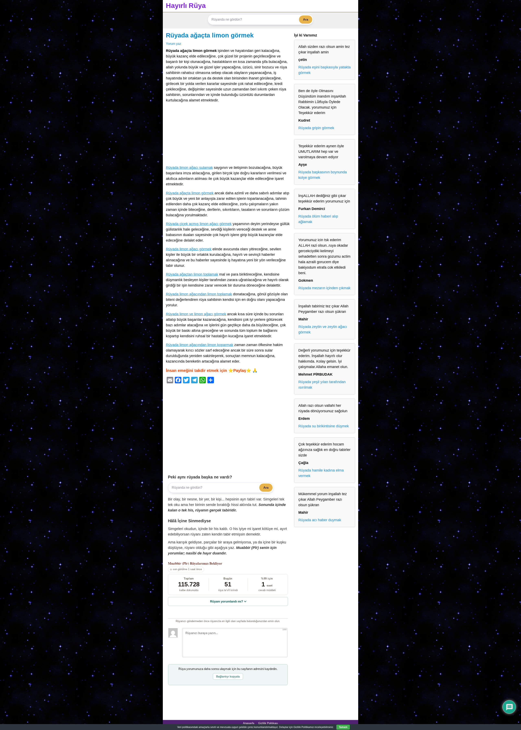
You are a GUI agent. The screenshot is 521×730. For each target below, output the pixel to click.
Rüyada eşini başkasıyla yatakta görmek (324, 70)
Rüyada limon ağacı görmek (188, 249)
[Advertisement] (228, 134)
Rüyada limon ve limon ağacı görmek (196, 314)
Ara (305, 19)
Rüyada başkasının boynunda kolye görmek (322, 175)
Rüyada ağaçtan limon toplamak (192, 274)
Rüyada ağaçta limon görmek (210, 35)
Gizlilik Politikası (268, 723)
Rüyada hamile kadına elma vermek (321, 473)
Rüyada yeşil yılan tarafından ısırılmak (322, 384)
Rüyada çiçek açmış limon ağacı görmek (199, 224)
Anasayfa (248, 723)
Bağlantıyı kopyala (228, 676)
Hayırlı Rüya (186, 5)
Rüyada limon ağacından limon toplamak (199, 294)
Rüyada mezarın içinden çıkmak (324, 288)
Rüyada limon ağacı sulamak (189, 168)
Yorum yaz (173, 43)
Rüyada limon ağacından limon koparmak (199, 345)
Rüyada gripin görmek (316, 128)
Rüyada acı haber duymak (319, 520)
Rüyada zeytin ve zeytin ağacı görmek (322, 329)
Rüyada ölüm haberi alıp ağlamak (318, 219)
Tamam (343, 727)
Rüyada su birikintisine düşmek (323, 426)
